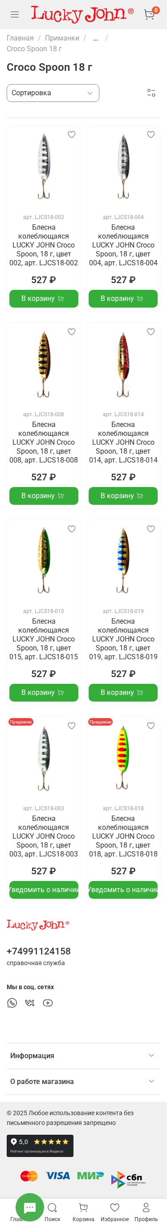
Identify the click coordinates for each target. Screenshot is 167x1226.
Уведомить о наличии (43, 889)
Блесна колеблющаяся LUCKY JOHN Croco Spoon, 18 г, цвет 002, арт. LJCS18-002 (43, 245)
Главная (20, 38)
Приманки (62, 38)
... (95, 38)
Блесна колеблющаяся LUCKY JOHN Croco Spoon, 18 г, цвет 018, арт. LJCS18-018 (123, 836)
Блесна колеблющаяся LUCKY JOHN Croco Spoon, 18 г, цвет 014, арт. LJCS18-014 (123, 442)
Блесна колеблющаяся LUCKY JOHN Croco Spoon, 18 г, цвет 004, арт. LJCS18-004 (123, 245)
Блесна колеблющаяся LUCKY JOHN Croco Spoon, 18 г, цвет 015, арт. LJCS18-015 (43, 639)
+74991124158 (39, 951)
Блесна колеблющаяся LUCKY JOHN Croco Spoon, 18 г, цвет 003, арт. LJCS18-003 (43, 836)
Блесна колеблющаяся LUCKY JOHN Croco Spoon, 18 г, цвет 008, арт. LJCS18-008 (43, 442)
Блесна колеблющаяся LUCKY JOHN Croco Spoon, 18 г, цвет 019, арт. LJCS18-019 (123, 639)
